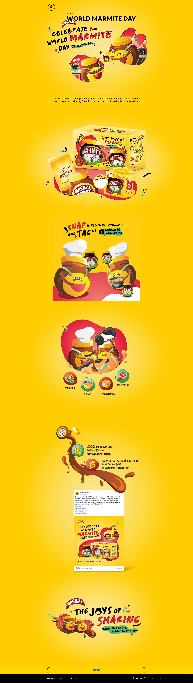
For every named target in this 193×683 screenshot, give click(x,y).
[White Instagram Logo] (144, 678)
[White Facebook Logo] (133, 678)
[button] (144, 7)
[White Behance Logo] (141, 678)
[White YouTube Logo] (137, 678)
